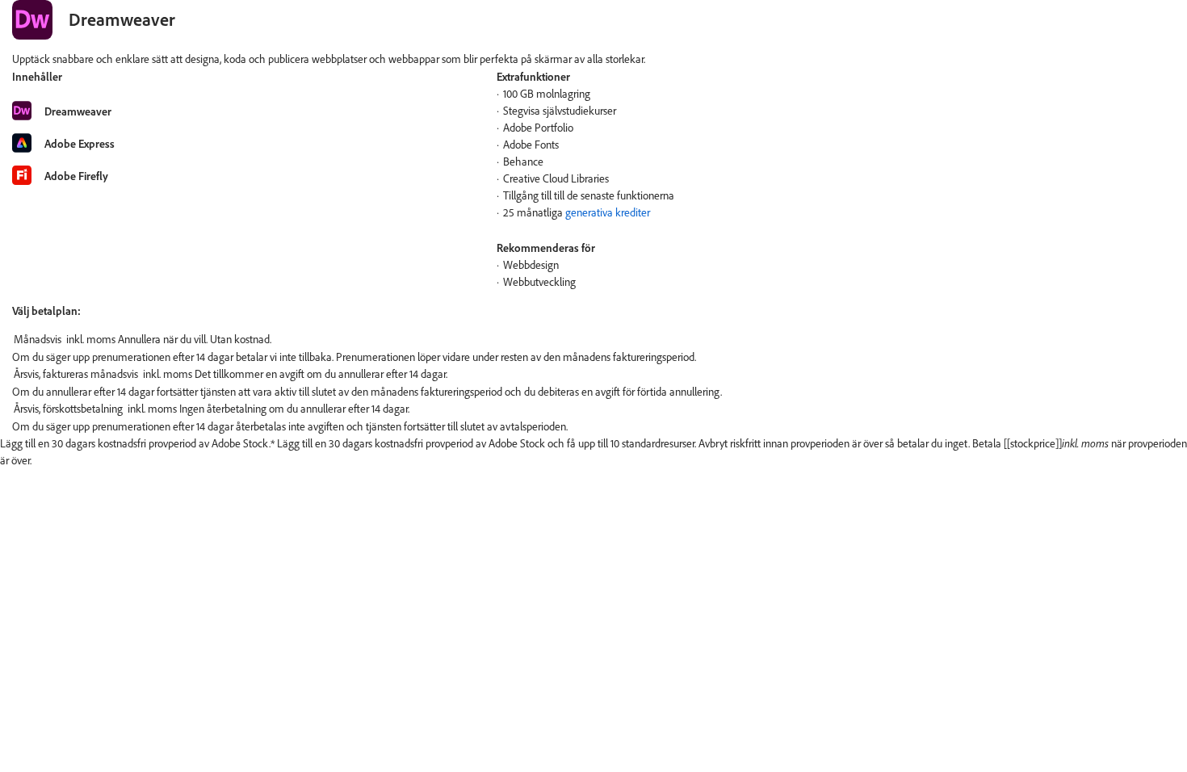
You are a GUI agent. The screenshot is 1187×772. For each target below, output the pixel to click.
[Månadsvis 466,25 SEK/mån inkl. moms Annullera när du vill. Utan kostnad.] (593, 340)
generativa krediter (607, 212)
